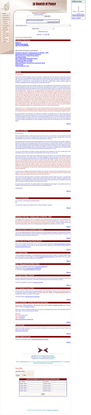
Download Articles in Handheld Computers (28, 54)
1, (28, 361)
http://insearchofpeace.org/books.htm (24, 319)
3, (30, 361)
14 (45, 361)
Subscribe (35, 363)
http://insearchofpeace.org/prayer (63, 244)
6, (34, 361)
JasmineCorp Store (38, 282)
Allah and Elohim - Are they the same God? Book (30, 63)
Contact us (50, 363)
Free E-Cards (19, 64)
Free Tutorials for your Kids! (23, 61)
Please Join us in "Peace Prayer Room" (27, 55)
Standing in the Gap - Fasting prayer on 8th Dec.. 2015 (31, 52)
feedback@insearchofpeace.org (23, 246)
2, (29, 361)
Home (17, 361)
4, (32, 361)
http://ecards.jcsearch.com (21, 330)
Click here (52, 357)
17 (50, 361)
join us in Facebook (22, 45)
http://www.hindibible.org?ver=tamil (32, 269)
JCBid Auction (77, 1)
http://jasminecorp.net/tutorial (33, 296)
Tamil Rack (67, 361)
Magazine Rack (24, 361)
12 (42, 361)
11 (40, 361)
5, (33, 361)
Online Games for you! (22, 66)
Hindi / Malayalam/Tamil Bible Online (26, 58)
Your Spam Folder (20, 57)
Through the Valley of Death (23, 60)
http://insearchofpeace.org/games (40, 339)
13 (43, 361)
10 (39, 361)
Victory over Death (21, 44)
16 (48, 361)
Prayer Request (43, 363)
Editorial (18, 42)
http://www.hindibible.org (41, 266)
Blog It (69, 123)
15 (47, 361)
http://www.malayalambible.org (34, 268)
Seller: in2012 (76, 18)
